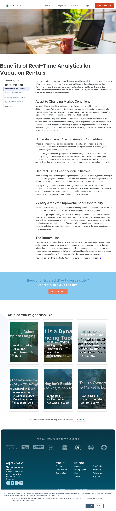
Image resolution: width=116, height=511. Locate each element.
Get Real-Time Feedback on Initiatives (15, 97)
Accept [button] (89, 506)
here (99, 258)
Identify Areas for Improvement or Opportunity (14, 102)
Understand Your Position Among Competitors (13, 93)
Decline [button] (99, 506)
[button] (48, 5)
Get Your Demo (58, 291)
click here (80, 420)
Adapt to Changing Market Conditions (15, 88)
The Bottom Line (9, 106)
